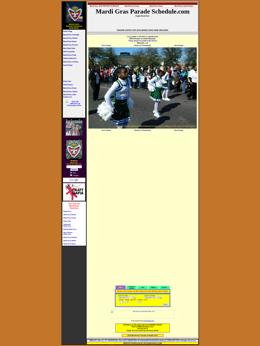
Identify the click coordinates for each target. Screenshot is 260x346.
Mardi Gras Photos (70, 38)
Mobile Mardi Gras (69, 229)
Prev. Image (106, 45)
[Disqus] (142, 166)
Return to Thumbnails (142, 45)
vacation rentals (132, 287)
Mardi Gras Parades (70, 237)
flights (153, 287)
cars (142, 287)
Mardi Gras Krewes (70, 45)
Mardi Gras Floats (69, 218)
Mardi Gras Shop (69, 55)
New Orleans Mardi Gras (67, 233)
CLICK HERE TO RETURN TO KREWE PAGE (142, 36)
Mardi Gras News (70, 41)
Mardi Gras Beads (69, 214)
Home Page (67, 31)
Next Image (178, 45)
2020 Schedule (69, 52)
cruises (164, 287)
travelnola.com (149, 321)
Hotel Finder (68, 65)
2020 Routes (68, 85)
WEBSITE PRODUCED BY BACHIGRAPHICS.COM (142, 343)
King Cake (67, 81)
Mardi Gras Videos (70, 92)
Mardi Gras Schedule (71, 35)
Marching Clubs (69, 48)
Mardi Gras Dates (70, 88)
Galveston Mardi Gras (67, 225)
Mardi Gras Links (69, 95)
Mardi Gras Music (69, 244)
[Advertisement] (71, 73)
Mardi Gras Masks (69, 240)
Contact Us (67, 97)
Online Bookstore (70, 58)
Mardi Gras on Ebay (70, 62)
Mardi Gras (67, 211)
